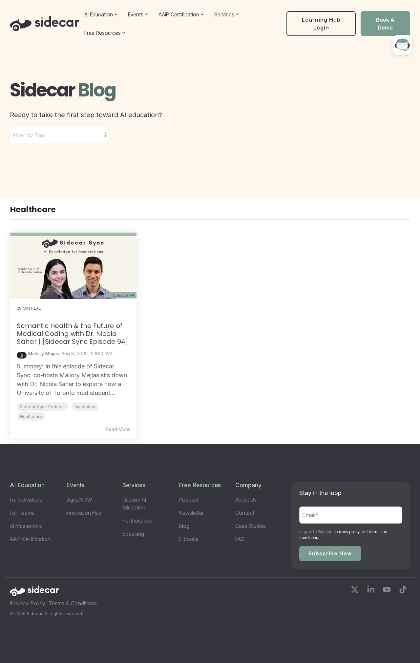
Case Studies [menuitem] (250, 526)
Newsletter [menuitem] (191, 512)
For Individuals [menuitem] (26, 499)
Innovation (85, 406)
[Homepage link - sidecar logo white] (34, 593)
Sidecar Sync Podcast (42, 406)
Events (135, 14)
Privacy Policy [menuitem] (27, 603)
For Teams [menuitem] (22, 512)
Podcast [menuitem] (189, 499)
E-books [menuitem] (189, 539)
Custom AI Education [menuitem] (134, 503)
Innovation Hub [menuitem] (83, 512)
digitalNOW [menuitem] (79, 499)
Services (224, 14)
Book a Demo (385, 23)
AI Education (98, 14)
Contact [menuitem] (244, 512)
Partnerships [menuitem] (137, 520)
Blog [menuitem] (184, 526)
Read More (118, 429)
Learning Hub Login (321, 23)
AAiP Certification (178, 14)
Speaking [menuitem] (133, 533)
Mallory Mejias (43, 353)
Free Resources (102, 33)
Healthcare (31, 416)
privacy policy (347, 531)
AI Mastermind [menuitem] (26, 526)
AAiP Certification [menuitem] (30, 539)
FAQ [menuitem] (239, 539)
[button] (355, 591)
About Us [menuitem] (246, 499)
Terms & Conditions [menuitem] (73, 603)
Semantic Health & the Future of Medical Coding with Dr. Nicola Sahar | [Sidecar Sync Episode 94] (72, 333)
